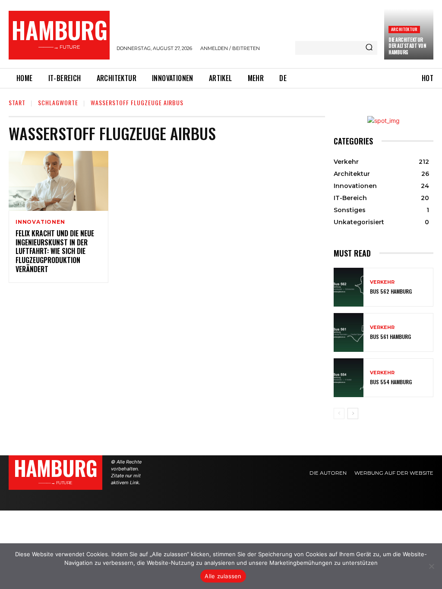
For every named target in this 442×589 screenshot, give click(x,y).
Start (17, 102)
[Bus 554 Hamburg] (348, 377)
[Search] (369, 48)
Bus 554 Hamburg (391, 381)
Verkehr (382, 282)
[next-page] (352, 413)
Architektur (404, 29)
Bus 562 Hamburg (391, 291)
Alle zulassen (223, 576)
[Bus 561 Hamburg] (348, 332)
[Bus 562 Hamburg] (348, 287)
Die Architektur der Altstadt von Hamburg (407, 46)
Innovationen (40, 222)
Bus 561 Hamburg (390, 336)
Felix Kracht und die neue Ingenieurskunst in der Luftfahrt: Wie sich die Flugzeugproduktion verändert (55, 251)
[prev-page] (339, 413)
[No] (431, 566)
